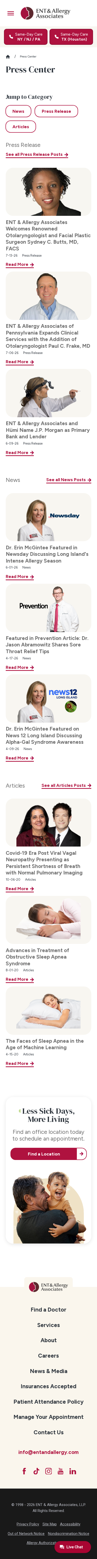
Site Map (50, 1524)
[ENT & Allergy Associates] (45, 13)
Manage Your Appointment (48, 1416)
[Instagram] (48, 1471)
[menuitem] (48, 1309)
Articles (15, 785)
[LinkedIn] (72, 1471)
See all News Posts (66, 479)
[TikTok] (36, 1471)
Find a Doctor (48, 1309)
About (49, 1340)
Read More (17, 264)
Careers (48, 1355)
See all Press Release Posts (34, 154)
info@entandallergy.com (48, 1452)
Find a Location (44, 1153)
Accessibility (70, 1524)
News (13, 480)
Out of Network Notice (26, 1533)
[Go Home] (10, 57)
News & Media (48, 1371)
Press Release (23, 145)
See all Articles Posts (64, 785)
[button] (10, 13)
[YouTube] (60, 1471)
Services (48, 1325)
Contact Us (49, 1432)
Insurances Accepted (48, 1386)
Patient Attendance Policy (48, 1401)
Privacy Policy (28, 1524)
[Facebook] (24, 1471)
